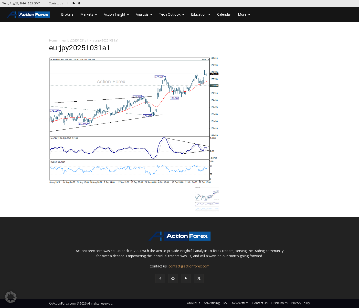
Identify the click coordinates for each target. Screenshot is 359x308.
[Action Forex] (28, 14)
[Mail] (173, 278)
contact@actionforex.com (189, 266)
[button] (10, 297)
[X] (79, 3)
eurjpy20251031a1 (75, 40)
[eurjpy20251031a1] (134, 120)
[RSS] (73, 3)
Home (53, 40)
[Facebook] (68, 3)
